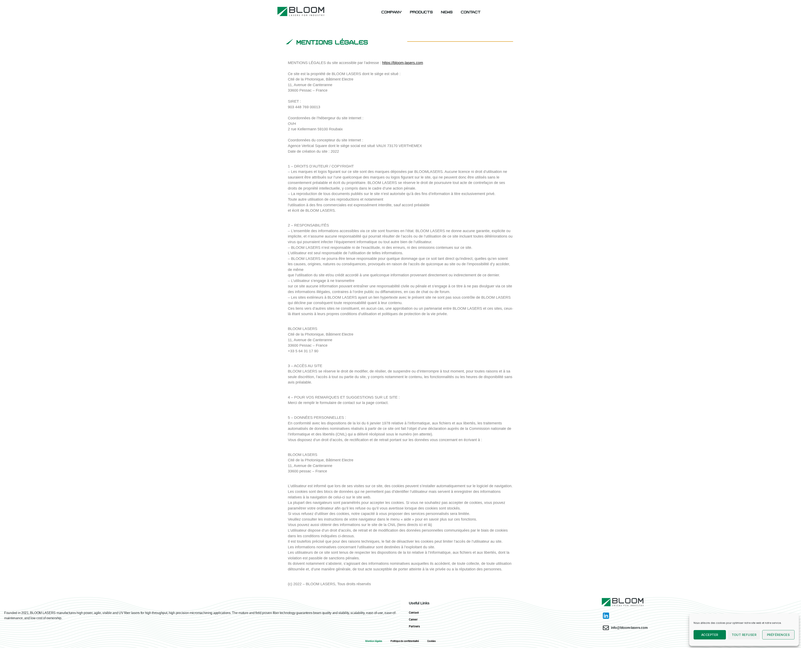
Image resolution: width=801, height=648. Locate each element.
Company (391, 11)
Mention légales (373, 641)
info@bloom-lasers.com (629, 627)
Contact (470, 11)
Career (413, 619)
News (446, 11)
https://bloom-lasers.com (402, 63)
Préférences (778, 635)
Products (421, 11)
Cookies (431, 641)
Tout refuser (744, 635)
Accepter (709, 635)
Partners (414, 626)
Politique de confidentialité (404, 641)
